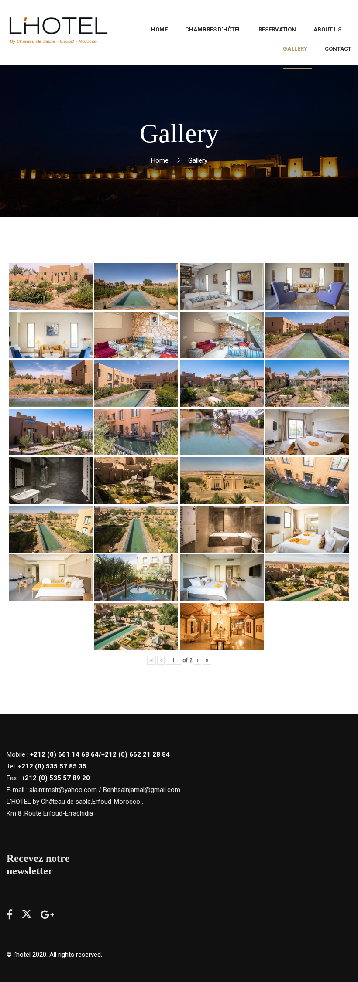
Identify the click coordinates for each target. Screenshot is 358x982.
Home (160, 160)
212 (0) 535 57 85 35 (53, 766)
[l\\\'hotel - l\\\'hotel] (58, 32)
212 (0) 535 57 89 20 (57, 778)
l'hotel (22, 954)
